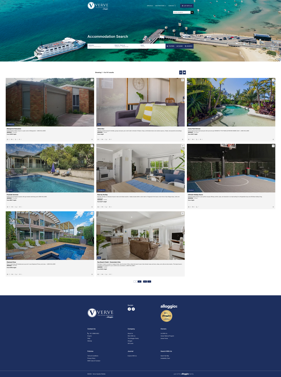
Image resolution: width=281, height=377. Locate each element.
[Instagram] (133, 309)
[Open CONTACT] (175, 5)
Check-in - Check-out (120, 45)
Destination (91, 45)
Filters (171, 46)
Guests (142, 45)
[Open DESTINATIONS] (165, 5)
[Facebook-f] (129, 309)
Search (189, 46)
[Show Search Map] (184, 72)
